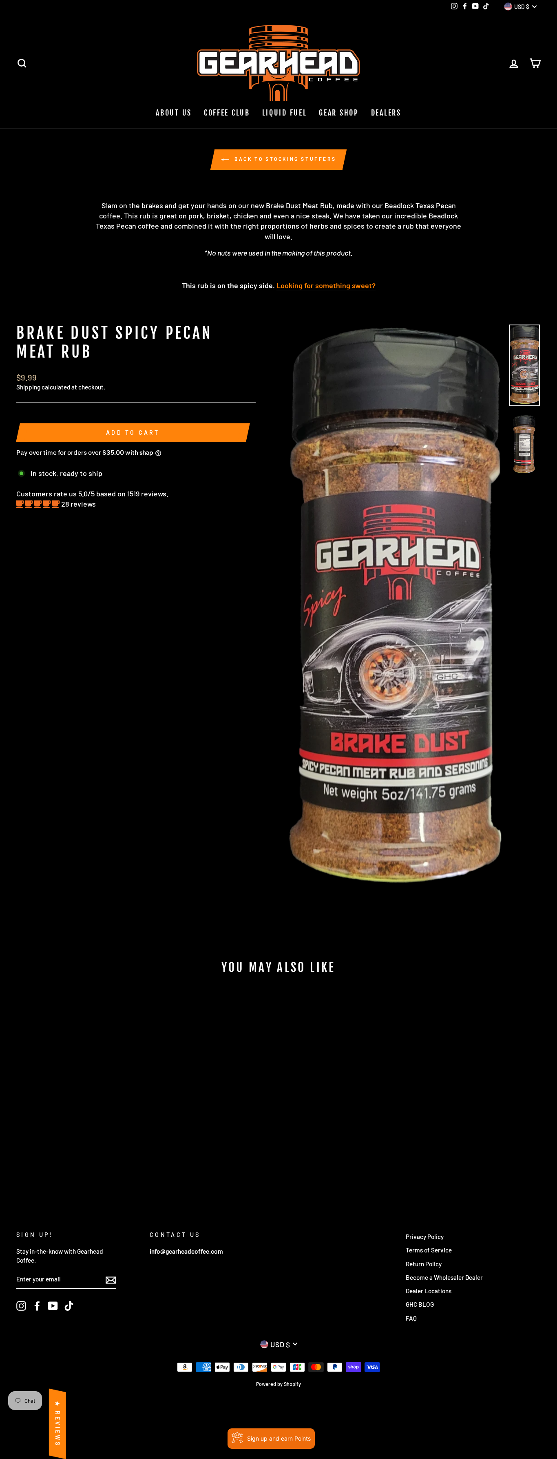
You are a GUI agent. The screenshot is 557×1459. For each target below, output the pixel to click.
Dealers (386, 112)
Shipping (28, 387)
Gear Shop (338, 112)
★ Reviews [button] (57, 1424)
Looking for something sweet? (326, 285)
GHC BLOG (420, 1304)
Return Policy (424, 1264)
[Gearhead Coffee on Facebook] (37, 1306)
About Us (174, 112)
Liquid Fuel (284, 112)
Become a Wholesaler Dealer (444, 1277)
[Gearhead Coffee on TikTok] (69, 1306)
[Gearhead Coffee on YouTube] (53, 1306)
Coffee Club (227, 112)
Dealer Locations (428, 1290)
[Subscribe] (111, 1279)
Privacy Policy (425, 1236)
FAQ (411, 1318)
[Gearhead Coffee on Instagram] (21, 1306)
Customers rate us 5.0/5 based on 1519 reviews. (92, 493)
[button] (38, 503)
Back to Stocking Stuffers (284, 159)
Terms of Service (429, 1250)
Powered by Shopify (278, 1384)
